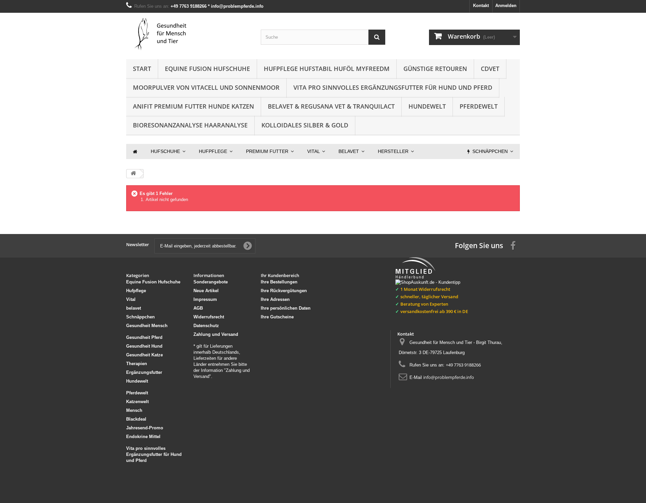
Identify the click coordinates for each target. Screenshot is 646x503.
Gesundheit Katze (144, 354)
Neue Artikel (206, 290)
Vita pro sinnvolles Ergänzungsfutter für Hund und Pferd (392, 87)
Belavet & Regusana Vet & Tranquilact (331, 106)
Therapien (136, 363)
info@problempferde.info (448, 377)
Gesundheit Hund (144, 346)
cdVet (490, 69)
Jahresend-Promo (144, 427)
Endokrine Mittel (143, 436)
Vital (131, 299)
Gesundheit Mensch (147, 325)
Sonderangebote (210, 281)
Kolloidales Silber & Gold (304, 125)
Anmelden (505, 5)
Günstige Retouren (435, 69)
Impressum (205, 299)
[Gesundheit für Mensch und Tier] (188, 34)
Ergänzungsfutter (144, 372)
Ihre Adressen (275, 299)
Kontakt (481, 5)
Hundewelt (427, 106)
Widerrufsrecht (208, 316)
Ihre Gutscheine (277, 316)
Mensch (134, 410)
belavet (133, 308)
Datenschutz (206, 325)
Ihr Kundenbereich (280, 275)
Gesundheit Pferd (144, 337)
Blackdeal (136, 419)
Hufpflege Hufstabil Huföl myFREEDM (327, 69)
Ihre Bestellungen (279, 281)
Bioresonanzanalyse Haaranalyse (190, 125)
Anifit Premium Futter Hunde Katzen (193, 106)
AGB (198, 308)
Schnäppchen (140, 316)
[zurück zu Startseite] (133, 173)
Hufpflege (136, 290)
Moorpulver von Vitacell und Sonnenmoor (206, 87)
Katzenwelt (137, 401)
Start (142, 69)
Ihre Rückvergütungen (284, 290)
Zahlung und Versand (215, 334)
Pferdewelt (479, 106)
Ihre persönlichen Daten (286, 308)
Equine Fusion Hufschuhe (207, 69)
